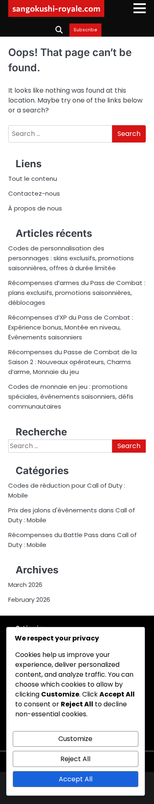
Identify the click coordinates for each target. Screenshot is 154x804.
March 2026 (25, 584)
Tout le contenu (32, 178)
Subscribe (85, 30)
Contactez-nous (34, 193)
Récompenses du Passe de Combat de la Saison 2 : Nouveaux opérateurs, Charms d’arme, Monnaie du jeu (72, 362)
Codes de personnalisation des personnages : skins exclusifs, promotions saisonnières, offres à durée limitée (71, 258)
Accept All (75, 779)
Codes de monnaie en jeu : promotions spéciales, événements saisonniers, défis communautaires (70, 396)
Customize (75, 738)
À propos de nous (35, 208)
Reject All (75, 759)
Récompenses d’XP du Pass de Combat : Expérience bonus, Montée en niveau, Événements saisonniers (70, 327)
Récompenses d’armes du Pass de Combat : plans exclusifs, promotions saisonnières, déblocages (76, 292)
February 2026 (29, 599)
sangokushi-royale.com (56, 8)
